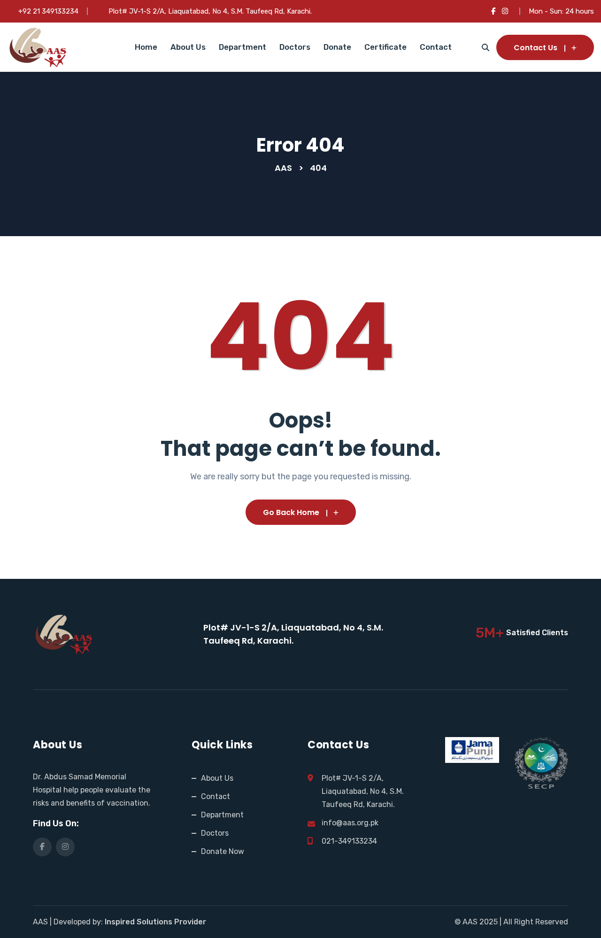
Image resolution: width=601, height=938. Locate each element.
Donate (337, 47)
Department (242, 47)
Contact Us (535, 47)
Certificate (385, 47)
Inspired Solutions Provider (155, 921)
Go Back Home (291, 512)
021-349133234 (349, 841)
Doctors (294, 47)
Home (146, 47)
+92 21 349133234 (48, 11)
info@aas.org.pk (350, 822)
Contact (436, 47)
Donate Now (222, 851)
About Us (188, 47)
